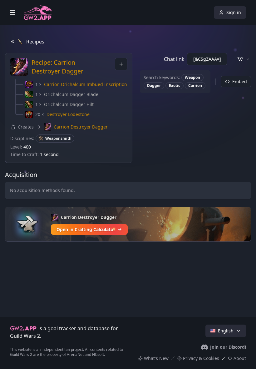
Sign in (233, 12)
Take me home (128, 217)
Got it (128, 326)
